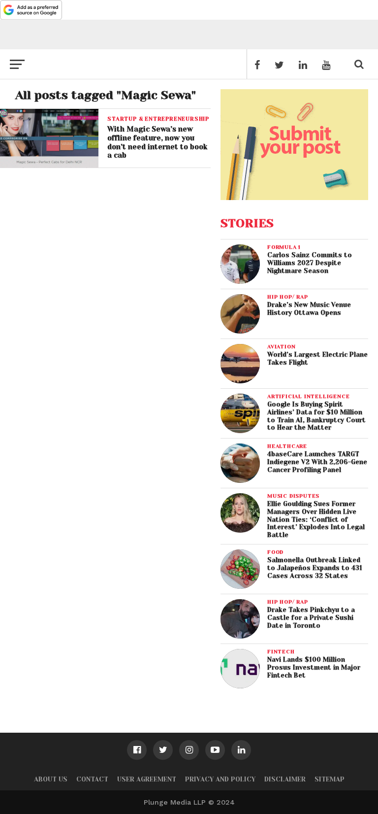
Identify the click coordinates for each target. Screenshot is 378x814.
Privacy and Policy (220, 779)
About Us (50, 779)
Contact (92, 779)
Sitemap (330, 779)
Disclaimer (285, 779)
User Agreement (146, 779)
